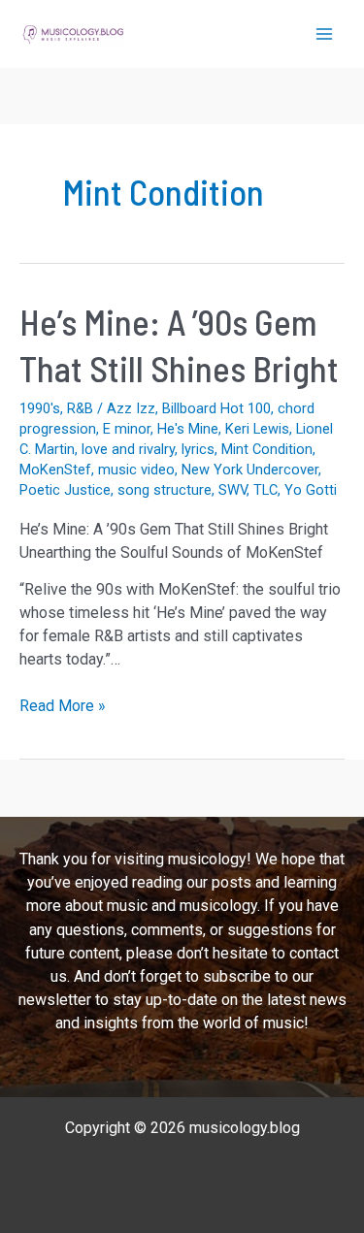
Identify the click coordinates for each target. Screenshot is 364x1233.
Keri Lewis (257, 429)
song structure (164, 490)
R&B (80, 408)
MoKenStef (55, 469)
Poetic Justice (65, 490)
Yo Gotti (310, 490)
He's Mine (187, 429)
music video (136, 469)
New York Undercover (250, 469)
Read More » (62, 707)
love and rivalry (128, 449)
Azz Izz (131, 408)
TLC (265, 490)
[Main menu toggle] (324, 34)
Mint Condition (267, 449)
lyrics (198, 449)
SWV (232, 490)
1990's (39, 408)
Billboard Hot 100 (216, 408)
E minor (126, 429)
